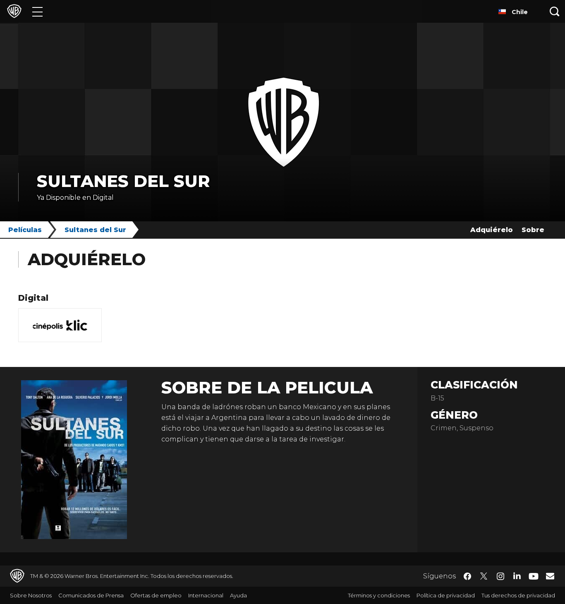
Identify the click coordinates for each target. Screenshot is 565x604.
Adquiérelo (491, 230)
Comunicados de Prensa (91, 595)
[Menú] (37, 11)
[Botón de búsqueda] (554, 11)
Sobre (533, 230)
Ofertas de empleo (156, 595)
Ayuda (238, 595)
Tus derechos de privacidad (518, 595)
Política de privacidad (446, 595)
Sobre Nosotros (31, 595)
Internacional (205, 595)
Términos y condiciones (379, 595)
